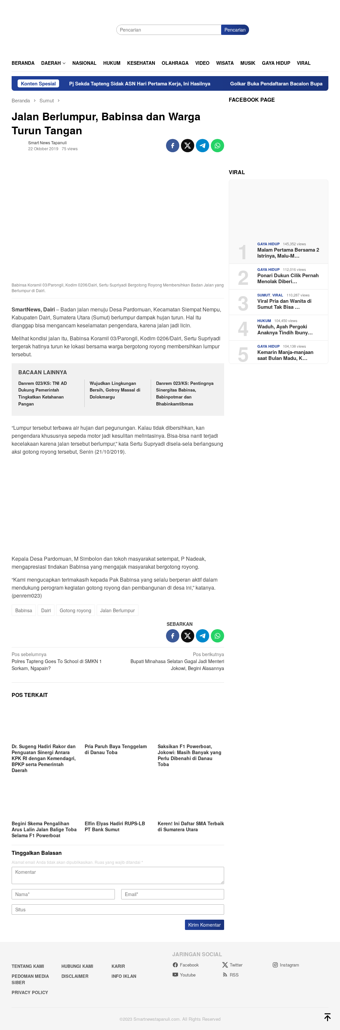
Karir (118, 966)
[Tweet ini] (187, 145)
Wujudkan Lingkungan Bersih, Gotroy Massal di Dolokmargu (115, 390)
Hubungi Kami (77, 966)
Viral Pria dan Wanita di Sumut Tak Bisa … (284, 304)
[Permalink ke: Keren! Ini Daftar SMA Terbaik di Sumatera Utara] (191, 800)
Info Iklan (124, 976)
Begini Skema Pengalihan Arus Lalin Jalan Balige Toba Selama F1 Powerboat (44, 829)
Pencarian (235, 29)
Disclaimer (74, 976)
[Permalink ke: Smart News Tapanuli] (18, 144)
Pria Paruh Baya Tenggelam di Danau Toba (116, 749)
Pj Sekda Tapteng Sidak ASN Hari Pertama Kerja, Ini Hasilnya (125, 83)
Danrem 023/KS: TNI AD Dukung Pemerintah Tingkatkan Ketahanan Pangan (42, 393)
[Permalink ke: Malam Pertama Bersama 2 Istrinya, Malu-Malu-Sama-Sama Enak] (278, 208)
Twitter (236, 965)
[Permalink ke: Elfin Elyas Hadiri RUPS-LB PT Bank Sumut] (118, 800)
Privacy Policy (30, 992)
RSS (234, 975)
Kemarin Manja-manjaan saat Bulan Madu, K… (285, 355)
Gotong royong (75, 610)
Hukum (264, 320)
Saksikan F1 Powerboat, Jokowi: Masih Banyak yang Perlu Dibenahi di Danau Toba (189, 755)
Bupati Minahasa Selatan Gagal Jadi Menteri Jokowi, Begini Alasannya (177, 661)
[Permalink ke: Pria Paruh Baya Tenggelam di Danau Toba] (118, 723)
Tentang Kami (28, 966)
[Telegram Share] (202, 145)
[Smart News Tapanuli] (61, 29)
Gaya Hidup (268, 243)
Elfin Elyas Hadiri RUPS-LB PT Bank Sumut (115, 826)
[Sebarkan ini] (172, 145)
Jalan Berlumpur (117, 610)
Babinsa (23, 610)
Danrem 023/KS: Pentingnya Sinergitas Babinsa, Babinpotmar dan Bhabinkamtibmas (184, 393)
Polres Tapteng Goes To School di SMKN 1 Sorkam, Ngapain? (57, 661)
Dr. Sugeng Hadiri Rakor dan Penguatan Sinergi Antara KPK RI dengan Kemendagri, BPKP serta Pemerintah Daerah (44, 758)
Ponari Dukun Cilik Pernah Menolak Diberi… (288, 278)
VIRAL (277, 294)
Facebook (189, 965)
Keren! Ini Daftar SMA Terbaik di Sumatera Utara (191, 826)
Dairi (46, 610)
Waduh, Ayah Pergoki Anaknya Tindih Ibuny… (285, 329)
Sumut (263, 294)
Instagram (289, 965)
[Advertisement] (118, 507)
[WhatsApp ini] (217, 145)
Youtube (188, 975)
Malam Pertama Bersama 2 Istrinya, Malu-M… (288, 253)
